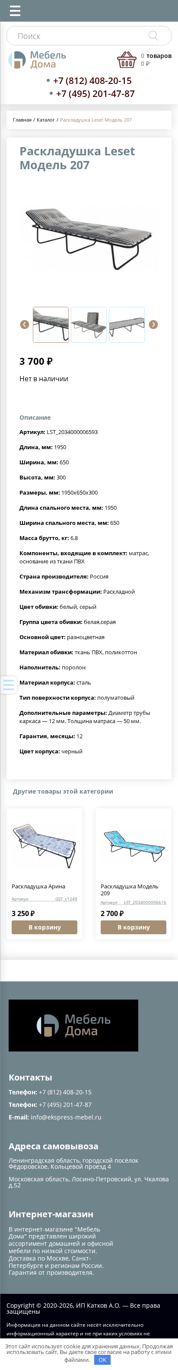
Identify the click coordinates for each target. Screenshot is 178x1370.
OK (102, 1360)
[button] (24, 324)
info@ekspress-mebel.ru (66, 1117)
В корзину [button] (45, 927)
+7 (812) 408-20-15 (92, 80)
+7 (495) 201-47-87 (95, 93)
